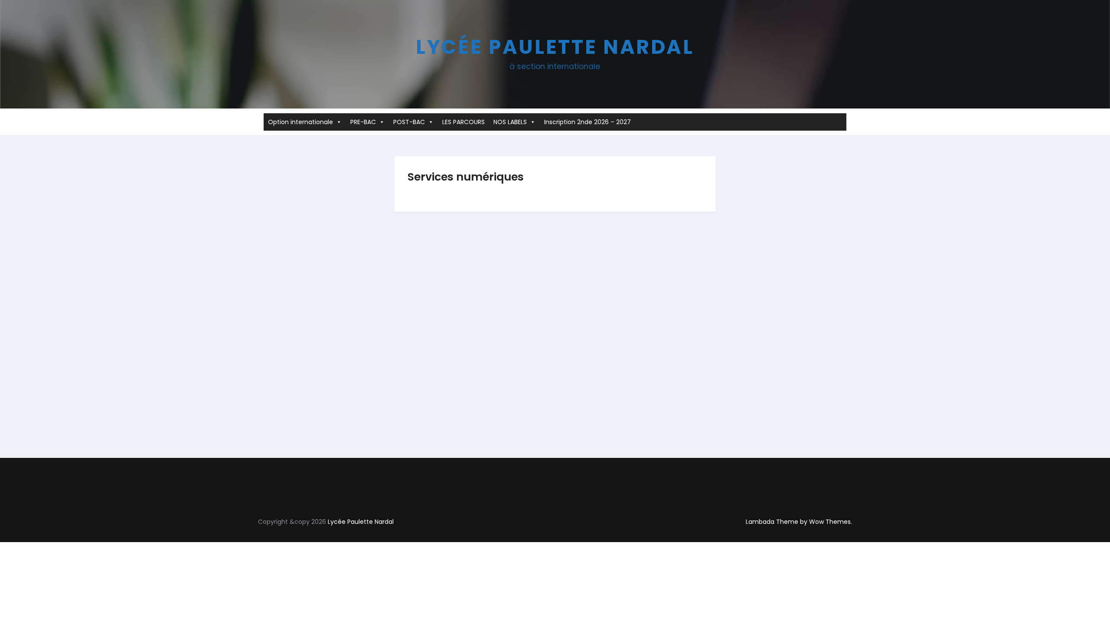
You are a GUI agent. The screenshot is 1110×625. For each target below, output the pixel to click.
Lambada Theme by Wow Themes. (799, 521)
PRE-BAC (363, 122)
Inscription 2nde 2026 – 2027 (587, 122)
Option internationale (300, 122)
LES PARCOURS (463, 122)
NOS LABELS (510, 122)
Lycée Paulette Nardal (555, 47)
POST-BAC (409, 122)
